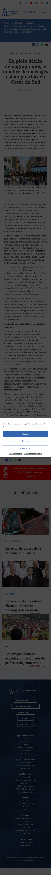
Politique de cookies (15, 454)
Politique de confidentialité (33, 454)
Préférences (25, 448)
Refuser (25, 441)
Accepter (25, 434)
